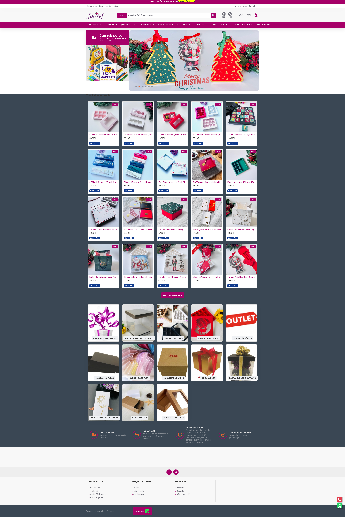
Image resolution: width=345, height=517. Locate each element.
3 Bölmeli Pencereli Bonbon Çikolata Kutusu (138, 135)
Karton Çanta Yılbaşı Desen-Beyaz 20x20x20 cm (242, 230)
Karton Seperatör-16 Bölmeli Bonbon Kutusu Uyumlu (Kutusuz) (242, 182)
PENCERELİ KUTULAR (174, 418)
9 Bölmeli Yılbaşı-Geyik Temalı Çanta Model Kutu (207, 277)
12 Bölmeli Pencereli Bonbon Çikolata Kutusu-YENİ (207, 135)
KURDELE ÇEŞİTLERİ (139, 378)
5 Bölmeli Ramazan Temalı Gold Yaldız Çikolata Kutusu (104, 182)
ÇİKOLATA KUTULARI (208, 338)
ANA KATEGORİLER (172, 295)
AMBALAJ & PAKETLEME (104, 338)
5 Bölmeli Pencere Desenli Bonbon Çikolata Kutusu (138, 182)
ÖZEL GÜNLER (208, 378)
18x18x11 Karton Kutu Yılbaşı (170, 230)
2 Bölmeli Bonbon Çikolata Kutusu (172, 135)
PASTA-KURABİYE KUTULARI (242, 378)
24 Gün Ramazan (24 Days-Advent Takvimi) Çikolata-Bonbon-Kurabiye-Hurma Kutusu (242, 135)
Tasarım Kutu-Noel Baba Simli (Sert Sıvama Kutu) (242, 277)
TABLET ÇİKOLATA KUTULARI (105, 418)
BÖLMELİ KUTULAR (174, 338)
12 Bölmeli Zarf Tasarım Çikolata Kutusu (104, 230)
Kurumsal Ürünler (174, 378)
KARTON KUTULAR (105, 378)
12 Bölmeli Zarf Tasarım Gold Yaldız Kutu (138, 230)
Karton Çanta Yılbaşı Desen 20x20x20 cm (104, 277)
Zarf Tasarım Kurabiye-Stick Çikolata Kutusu (173, 182)
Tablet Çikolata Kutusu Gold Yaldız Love (207, 230)
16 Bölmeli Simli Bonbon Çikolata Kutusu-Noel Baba (138, 277)
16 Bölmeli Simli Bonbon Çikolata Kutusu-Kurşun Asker (173, 277)
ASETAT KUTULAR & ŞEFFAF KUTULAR (139, 338)
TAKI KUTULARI (139, 418)
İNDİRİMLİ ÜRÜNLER (243, 338)
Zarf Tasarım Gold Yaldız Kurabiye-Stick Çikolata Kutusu (207, 182)
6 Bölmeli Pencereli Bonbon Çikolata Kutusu (104, 135)
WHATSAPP (139, 511)
